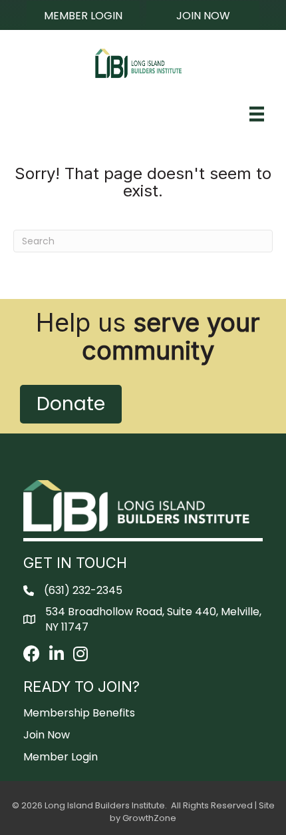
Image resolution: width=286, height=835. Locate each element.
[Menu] (256, 114)
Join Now (46, 734)
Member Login (60, 756)
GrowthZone (149, 818)
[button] (83, 15)
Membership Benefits (79, 712)
